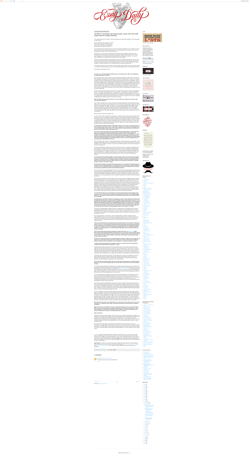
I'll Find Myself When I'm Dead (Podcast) (148, 361)
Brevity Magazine (147, 195)
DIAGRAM (145, 208)
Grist (144, 224)
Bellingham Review (147, 189)
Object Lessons (146, 246)
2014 (145, 437)
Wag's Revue (146, 290)
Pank (144, 253)
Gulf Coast (145, 226)
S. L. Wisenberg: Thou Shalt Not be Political (149, 412)
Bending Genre (146, 352)
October (146, 421)
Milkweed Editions (147, 238)
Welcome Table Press (147, 294)
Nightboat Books (146, 325)
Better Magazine (146, 192)
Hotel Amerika (146, 229)
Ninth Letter (146, 245)
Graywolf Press (146, 316)
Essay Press (146, 213)
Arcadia (145, 184)
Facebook (150, 62)
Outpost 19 (145, 329)
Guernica (145, 225)
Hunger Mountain (147, 230)
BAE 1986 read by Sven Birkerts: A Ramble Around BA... (149, 409)
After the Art (146, 180)
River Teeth (146, 261)
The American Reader (147, 270)
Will (147, 61)
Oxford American (146, 252)
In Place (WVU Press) (147, 317)
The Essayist (146, 372)
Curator (145, 204)
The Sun (145, 283)
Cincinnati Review (147, 196)
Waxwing (145, 293)
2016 (145, 399)
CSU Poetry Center (147, 313)
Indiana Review (146, 233)
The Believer (146, 271)
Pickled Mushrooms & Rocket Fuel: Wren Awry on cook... (148, 418)
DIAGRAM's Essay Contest (148, 354)
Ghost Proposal (146, 221)
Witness (145, 297)
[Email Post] (108, 349)
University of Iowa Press (148, 343)
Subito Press (146, 338)
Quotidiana (146, 367)
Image (145, 232)
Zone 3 (145, 298)
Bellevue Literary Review (148, 188)
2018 (145, 396)
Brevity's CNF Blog (147, 353)
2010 (145, 443)
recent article (131, 231)
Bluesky (146, 62)
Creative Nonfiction (147, 203)
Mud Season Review (147, 241)
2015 (145, 401)
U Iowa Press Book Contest (148, 341)
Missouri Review (146, 240)
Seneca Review (146, 262)
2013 (145, 438)
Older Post (138, 381)
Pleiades (145, 257)
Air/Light (145, 181)
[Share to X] (112, 350)
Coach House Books (147, 309)
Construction (146, 199)
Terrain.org (145, 267)
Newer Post (96, 381)
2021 (145, 391)
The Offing (145, 275)
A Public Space (146, 179)
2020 (145, 393)
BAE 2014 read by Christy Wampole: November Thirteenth (149, 406)
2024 (145, 387)
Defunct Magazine (147, 205)
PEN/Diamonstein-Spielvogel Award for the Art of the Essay (148, 365)
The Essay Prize (146, 370)
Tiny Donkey (146, 286)
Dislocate (145, 209)
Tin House (145, 285)
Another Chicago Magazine (148, 183)
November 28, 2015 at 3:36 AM (106, 358)
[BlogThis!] (111, 350)
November (147, 403)
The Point (145, 279)
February (146, 433)
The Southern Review (147, 282)
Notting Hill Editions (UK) (148, 326)
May (145, 429)
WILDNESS (146, 295)
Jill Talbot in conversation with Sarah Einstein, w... (149, 415)
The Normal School (147, 274)
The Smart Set (146, 281)
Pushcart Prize (126, 344)
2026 (145, 384)
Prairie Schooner (147, 258)
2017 (145, 398)
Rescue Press (146, 333)
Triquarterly (146, 287)
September (147, 423)
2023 (145, 388)
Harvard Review (146, 228)
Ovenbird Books (146, 330)
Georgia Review (146, 220)
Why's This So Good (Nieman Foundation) (147, 378)
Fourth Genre (146, 217)
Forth (144, 216)
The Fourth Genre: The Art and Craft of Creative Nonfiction (148, 374)
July (145, 426)
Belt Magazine (146, 191)
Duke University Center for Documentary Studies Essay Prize (149, 357)
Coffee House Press (147, 311)
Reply (98, 361)
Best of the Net (133, 344)
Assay (145, 187)
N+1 (144, 242)
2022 (145, 390)
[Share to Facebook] (114, 350)
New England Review (147, 244)
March (146, 432)
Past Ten (145, 256)
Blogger (129, 452)
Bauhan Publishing (147, 307)
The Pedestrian (146, 277)
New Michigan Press (147, 324)
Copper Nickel (146, 201)
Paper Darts (146, 254)
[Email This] (110, 350)
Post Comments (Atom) (103, 383)
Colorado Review (147, 197)
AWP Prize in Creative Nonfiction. (102, 345)
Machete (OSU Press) (147, 319)
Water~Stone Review (147, 291)
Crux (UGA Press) (147, 312)
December (147, 402)
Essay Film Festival (147, 359)
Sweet (145, 266)
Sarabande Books (147, 334)
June (146, 427)
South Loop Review (147, 265)
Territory (145, 269)
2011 (145, 441)
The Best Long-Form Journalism (147, 369)
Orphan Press (146, 250)
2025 (145, 385)
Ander (150, 61)
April (146, 430)
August (146, 424)
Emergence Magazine (147, 212)
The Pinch (145, 278)
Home (117, 381)
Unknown (99, 358)
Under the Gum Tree (147, 289)
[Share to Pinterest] (115, 350)
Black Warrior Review (147, 193)
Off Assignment (146, 248)
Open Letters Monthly (147, 249)
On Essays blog (146, 362)
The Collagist (146, 273)
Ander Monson (145, 57)
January (146, 435)
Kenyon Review (146, 236)
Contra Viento (146, 200)
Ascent (145, 185)
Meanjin (145, 237)
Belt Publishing (146, 308)
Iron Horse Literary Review (148, 234)
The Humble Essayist (147, 376)
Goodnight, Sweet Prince (148, 222)
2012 (145, 440)
